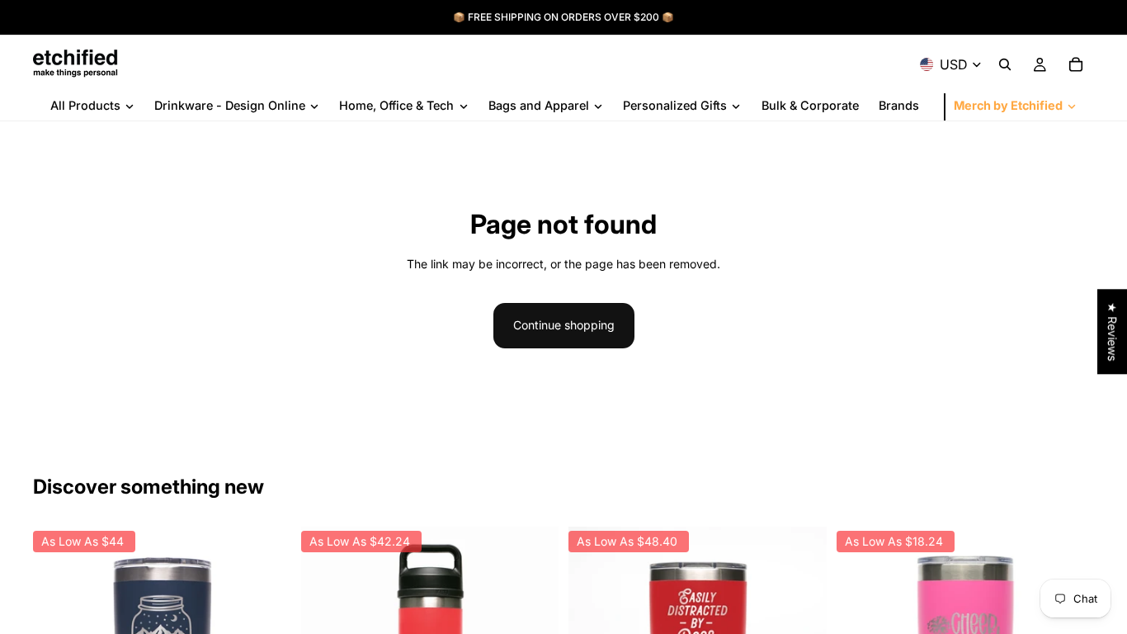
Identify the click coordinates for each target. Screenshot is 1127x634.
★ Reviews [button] (1113, 331)
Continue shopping (564, 325)
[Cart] (1076, 64)
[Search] (1005, 64)
